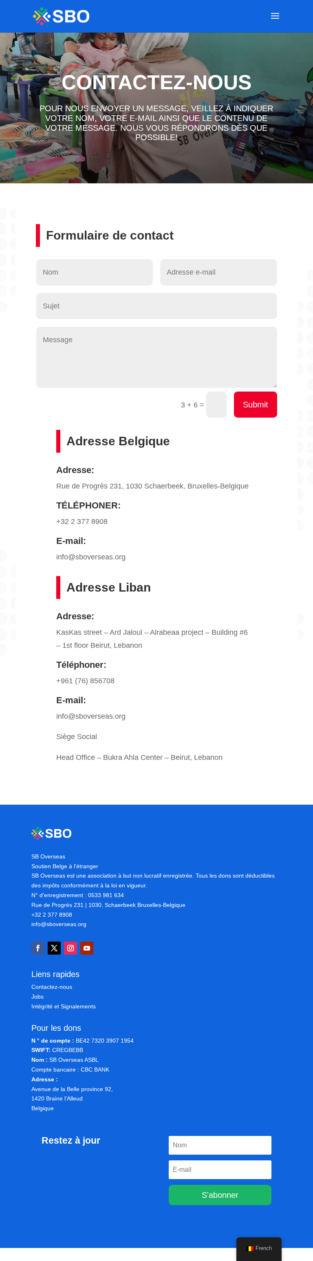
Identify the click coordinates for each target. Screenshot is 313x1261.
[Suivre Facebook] (37, 948)
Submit (255, 404)
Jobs (37, 996)
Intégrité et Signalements (63, 1006)
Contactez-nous (51, 987)
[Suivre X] (54, 948)
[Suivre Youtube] (86, 948)
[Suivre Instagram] (70, 948)
